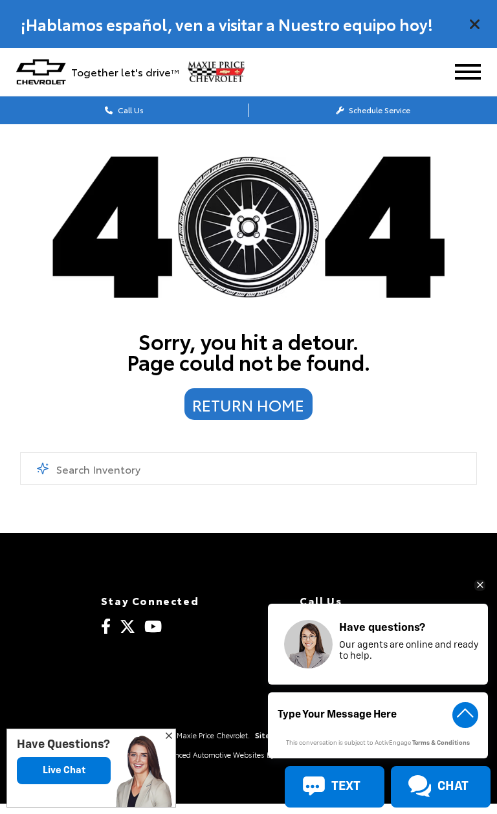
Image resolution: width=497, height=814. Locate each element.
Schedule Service (378, 109)
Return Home (248, 404)
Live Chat (64, 770)
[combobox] (249, 468)
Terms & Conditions (441, 743)
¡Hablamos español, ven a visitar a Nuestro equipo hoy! (227, 24)
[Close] (475, 24)
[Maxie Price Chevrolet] (224, 71)
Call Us (130, 109)
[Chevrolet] (41, 72)
